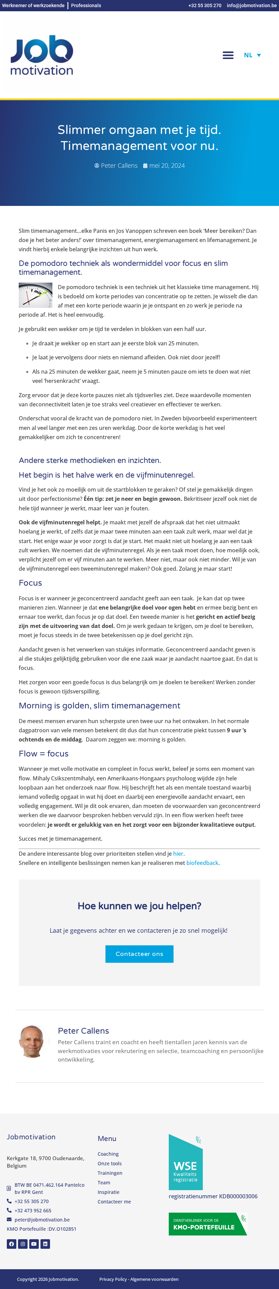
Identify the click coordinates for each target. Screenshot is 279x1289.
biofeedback (202, 863)
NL (248, 55)
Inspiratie (108, 1192)
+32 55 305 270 (32, 1201)
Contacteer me (114, 1201)
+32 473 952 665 (33, 1210)
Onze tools (110, 1163)
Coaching (108, 1154)
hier (178, 853)
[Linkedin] (45, 1244)
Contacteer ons (139, 954)
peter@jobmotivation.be (42, 1219)
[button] (228, 55)
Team (104, 1182)
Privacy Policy (113, 1279)
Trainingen (110, 1173)
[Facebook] (11, 1244)
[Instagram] (23, 1244)
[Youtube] (34, 1244)
